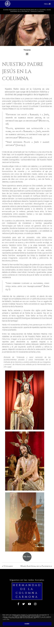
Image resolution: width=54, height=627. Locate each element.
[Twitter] (23, 604)
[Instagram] (35, 604)
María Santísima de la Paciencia (35, 566)
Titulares (8, 566)
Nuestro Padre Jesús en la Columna (22, 71)
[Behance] (29, 604)
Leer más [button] (6, 619)
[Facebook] (18, 604)
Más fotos (27, 556)
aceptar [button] (27, 623)
